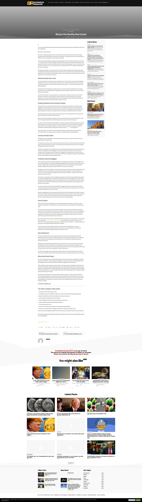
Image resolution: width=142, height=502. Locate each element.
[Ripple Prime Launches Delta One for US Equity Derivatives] (95, 107)
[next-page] (72, 388)
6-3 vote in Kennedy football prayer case (72, 334)
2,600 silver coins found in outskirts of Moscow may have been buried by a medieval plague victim (40, 414)
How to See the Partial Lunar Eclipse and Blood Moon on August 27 (51, 473)
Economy (82, 2)
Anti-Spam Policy (46, 494)
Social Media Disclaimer (92, 494)
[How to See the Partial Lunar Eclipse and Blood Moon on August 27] (41, 474)
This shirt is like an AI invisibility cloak (96, 413)
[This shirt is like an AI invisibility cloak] (101, 405)
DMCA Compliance (64, 494)
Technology (61, 2)
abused (68, 127)
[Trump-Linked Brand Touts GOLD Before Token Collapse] (41, 373)
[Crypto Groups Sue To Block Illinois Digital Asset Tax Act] (61, 373)
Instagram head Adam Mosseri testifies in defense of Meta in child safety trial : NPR (51, 479)
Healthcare (86, 2)
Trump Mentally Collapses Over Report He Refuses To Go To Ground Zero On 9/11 (101, 457)
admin (48, 339)
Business (56, 2)
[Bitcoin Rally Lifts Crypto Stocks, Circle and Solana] (81, 373)
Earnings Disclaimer (71, 494)
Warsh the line (71, 472)
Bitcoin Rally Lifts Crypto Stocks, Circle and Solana (81, 381)
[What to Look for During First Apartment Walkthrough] (95, 124)
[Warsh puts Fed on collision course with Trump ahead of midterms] (71, 425)
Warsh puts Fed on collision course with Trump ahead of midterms (70, 434)
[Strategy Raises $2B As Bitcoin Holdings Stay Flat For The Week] (101, 373)
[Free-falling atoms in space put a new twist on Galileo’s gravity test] (64, 480)
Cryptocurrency (75, 2)
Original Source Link (42, 322)
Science (95, 2)
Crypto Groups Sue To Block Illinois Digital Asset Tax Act (61, 381)
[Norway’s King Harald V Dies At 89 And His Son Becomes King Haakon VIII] (71, 405)
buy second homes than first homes (53, 220)
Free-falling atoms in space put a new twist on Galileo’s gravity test (74, 479)
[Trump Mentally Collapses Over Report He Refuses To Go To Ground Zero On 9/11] (101, 447)
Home (49, 2)
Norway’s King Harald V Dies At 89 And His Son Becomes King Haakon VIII (95, 67)
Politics (91, 2)
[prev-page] (69, 388)
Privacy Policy (84, 494)
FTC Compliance (78, 494)
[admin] (41, 341)
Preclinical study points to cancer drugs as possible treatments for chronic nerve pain (70, 457)
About (41, 494)
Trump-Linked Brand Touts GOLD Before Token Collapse (41, 381)
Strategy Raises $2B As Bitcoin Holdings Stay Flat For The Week (101, 381)
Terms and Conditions (101, 494)
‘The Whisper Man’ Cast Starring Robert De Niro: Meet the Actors (40, 457)
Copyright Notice (57, 494)
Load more (71, 463)
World (52, 2)
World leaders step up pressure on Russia (48, 334)
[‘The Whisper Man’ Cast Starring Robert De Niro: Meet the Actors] (41, 447)
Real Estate (100, 2)
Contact (106, 2)
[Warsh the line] (64, 474)
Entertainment (68, 2)
